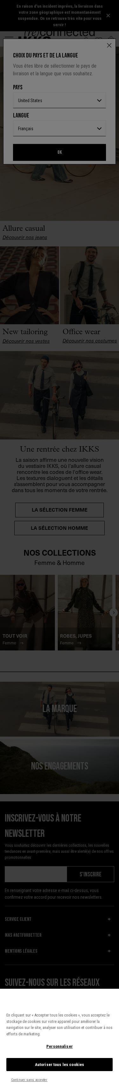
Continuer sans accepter (29, 1080)
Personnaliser (59, 1046)
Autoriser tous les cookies (59, 1064)
